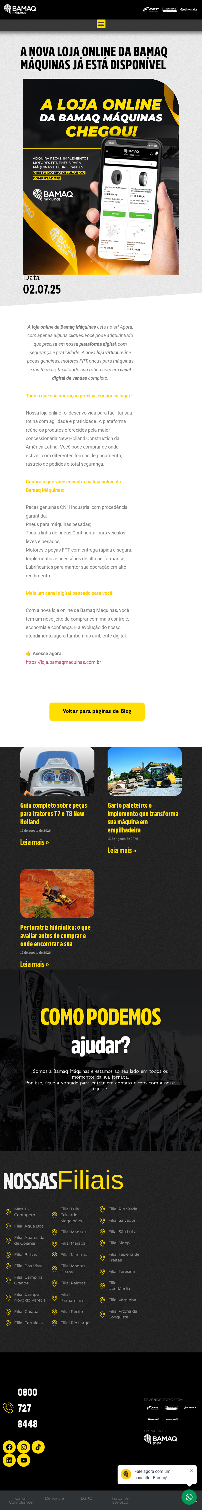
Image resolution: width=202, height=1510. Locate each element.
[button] (101, 24)
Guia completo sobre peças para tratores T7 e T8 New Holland (53, 813)
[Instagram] (23, 1447)
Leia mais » (34, 841)
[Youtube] (23, 1460)
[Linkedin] (9, 1460)
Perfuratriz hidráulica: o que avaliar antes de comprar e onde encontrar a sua (55, 935)
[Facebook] (9, 1447)
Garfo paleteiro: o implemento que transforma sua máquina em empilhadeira (143, 817)
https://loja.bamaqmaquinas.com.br (63, 662)
